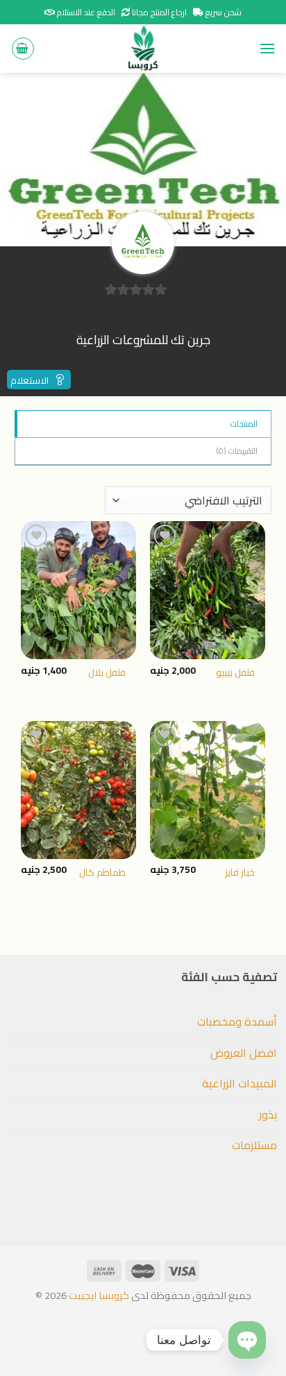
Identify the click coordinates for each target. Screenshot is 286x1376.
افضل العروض (243, 1052)
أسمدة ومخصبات (236, 1021)
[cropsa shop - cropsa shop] (143, 48)
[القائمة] (267, 48)
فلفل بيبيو (235, 673)
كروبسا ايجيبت (98, 1295)
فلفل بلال (107, 673)
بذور (267, 1114)
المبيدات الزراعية (239, 1083)
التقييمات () (237, 451)
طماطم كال (102, 873)
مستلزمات (254, 1145)
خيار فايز (240, 873)
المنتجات (244, 424)
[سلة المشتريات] (23, 48)
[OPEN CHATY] (247, 1340)
